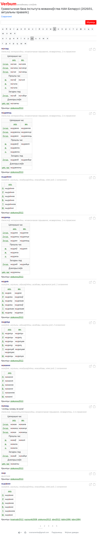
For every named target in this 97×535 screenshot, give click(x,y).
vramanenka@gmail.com (39, 532)
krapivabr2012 (16, 519)
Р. (3, 192)
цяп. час (5, 103)
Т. (3, 204)
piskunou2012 (16, 108)
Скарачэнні (6, 16)
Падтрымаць (57, 532)
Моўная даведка (72, 532)
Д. (3, 196)
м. (6, 80)
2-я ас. (6, 68)
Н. (3, 188)
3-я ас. (6, 72)
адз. (14, 60)
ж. (6, 84)
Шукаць (91, 22)
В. (3, 200)
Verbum (8, 4)
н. (6, 88)
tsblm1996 (66, 519)
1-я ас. (6, 64)
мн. (22, 60)
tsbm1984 (76, 519)
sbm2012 (56, 519)
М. (3, 208)
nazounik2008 (30, 519)
